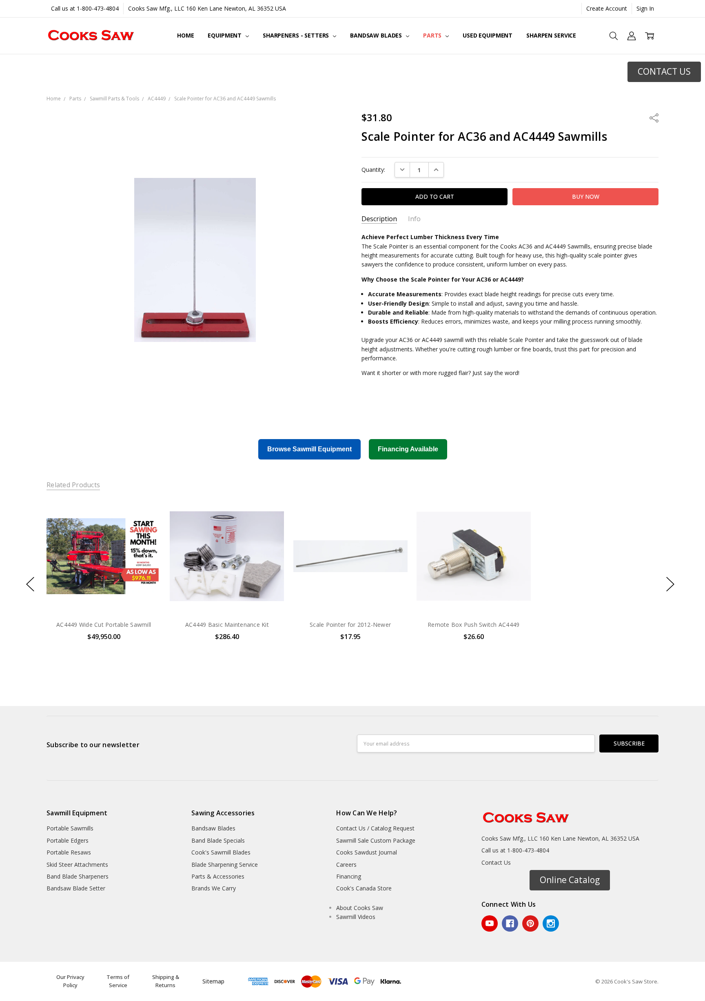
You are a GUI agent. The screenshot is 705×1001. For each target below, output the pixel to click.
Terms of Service (117, 981)
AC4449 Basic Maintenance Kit (227, 624)
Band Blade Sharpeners (78, 876)
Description (379, 219)
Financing (348, 876)
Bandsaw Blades (376, 35)
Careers (346, 864)
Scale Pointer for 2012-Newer (350, 624)
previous (30, 584)
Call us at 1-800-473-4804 (85, 8)
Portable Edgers (68, 840)
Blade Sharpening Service (224, 864)
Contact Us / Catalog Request (375, 828)
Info (414, 219)
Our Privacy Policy (70, 981)
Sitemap (213, 981)
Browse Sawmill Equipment (309, 449)
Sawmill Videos (355, 917)
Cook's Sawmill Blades (221, 852)
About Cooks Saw (359, 908)
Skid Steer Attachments (77, 864)
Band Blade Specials (218, 840)
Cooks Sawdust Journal (366, 852)
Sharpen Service (551, 35)
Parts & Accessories (217, 876)
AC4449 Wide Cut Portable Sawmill (103, 624)
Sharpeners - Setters (296, 35)
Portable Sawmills (70, 828)
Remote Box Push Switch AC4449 (473, 624)
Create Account (606, 8)
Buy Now (227, 596)
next (670, 584)
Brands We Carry (213, 888)
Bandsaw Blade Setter (76, 888)
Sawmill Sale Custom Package (375, 840)
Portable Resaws (69, 852)
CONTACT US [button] (664, 71)
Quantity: (373, 169)
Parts (433, 35)
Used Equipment (487, 35)
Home (185, 35)
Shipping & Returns (165, 981)
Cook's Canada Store (364, 888)
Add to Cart (227, 578)
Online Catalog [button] (570, 880)
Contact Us (496, 862)
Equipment (225, 35)
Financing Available (408, 449)
